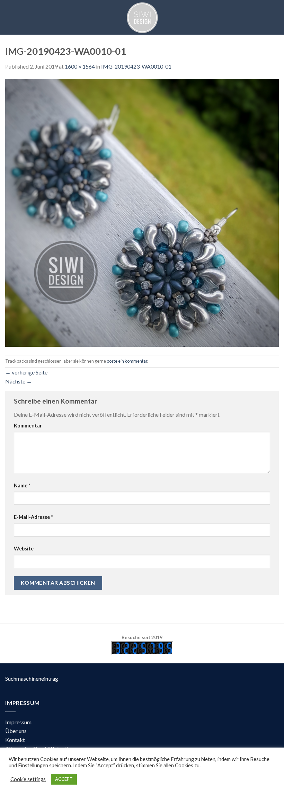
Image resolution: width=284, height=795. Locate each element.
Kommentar (28, 426)
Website (24, 548)
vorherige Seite (26, 372)
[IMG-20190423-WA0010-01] (142, 212)
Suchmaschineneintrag (31, 678)
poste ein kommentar (127, 361)
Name (22, 485)
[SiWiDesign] (142, 17)
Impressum (18, 722)
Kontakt (15, 739)
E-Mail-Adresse (33, 517)
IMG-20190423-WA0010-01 (136, 66)
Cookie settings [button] (28, 779)
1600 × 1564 (80, 66)
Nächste (18, 381)
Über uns (16, 730)
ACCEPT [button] (64, 779)
